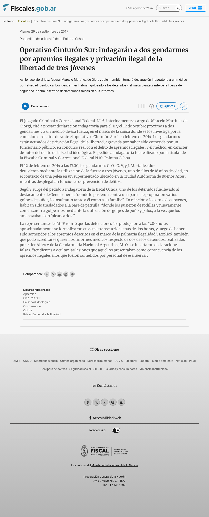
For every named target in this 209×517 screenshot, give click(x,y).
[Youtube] (104, 402)
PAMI (192, 360)
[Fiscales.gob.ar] (29, 8)
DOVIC (119, 360)
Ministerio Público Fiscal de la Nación (114, 465)
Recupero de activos (54, 369)
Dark (116, 431)
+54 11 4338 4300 (114, 484)
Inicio (10, 21)
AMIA (16, 360)
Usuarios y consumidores (120, 369)
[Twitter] (96, 402)
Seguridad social (80, 369)
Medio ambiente (162, 360)
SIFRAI (97, 369)
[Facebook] (87, 402)
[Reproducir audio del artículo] (25, 106)
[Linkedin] (121, 402)
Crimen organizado (72, 360)
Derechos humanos (99, 360)
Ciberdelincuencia (46, 360)
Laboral (145, 360)
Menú (192, 8)
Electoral (131, 360)
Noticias (181, 360)
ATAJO (27, 360)
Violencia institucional (154, 369)
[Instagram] (113, 402)
